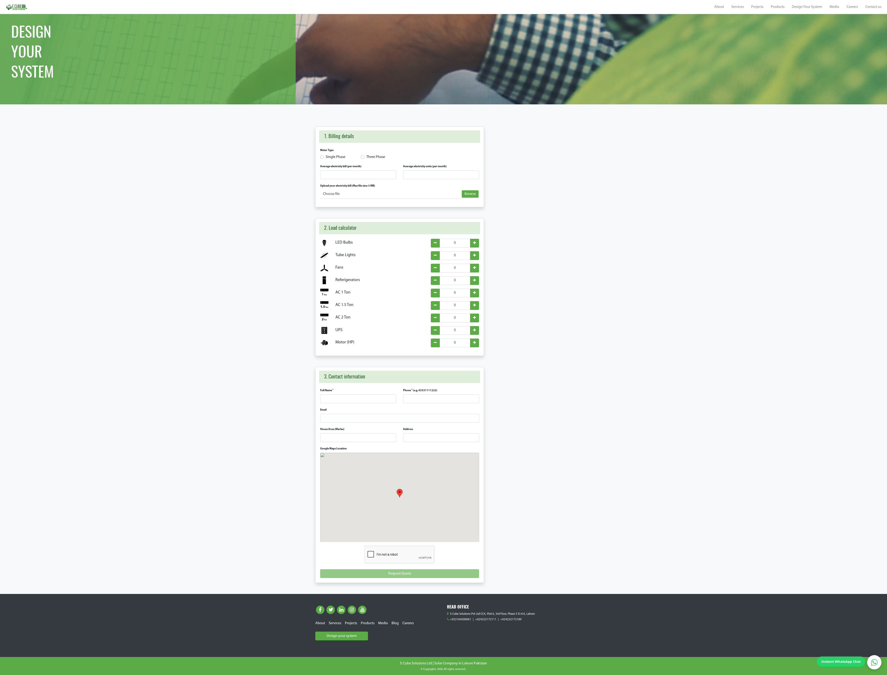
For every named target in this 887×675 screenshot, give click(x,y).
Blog (395, 623)
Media (834, 7)
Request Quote (399, 573)
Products (777, 7)
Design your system (342, 636)
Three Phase (375, 157)
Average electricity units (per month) (425, 166)
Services (737, 7)
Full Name (326, 390)
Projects (757, 7)
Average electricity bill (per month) (340, 166)
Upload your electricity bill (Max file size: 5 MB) (347, 186)
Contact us (873, 7)
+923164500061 (460, 619)
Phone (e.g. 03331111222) (420, 390)
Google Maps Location (333, 448)
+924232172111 (485, 619)
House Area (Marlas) (332, 429)
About (719, 7)
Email (323, 410)
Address (408, 429)
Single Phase (335, 157)
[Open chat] (874, 662)
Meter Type (327, 150)
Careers (852, 7)
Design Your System (807, 7)
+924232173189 (511, 619)
